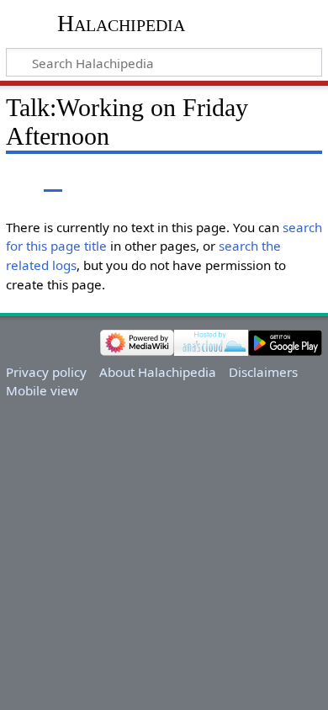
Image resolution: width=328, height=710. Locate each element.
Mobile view (42, 390)
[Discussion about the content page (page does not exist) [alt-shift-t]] (53, 179)
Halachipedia (121, 23)
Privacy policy (46, 371)
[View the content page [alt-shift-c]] (15, 179)
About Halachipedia (157, 371)
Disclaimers (263, 371)
